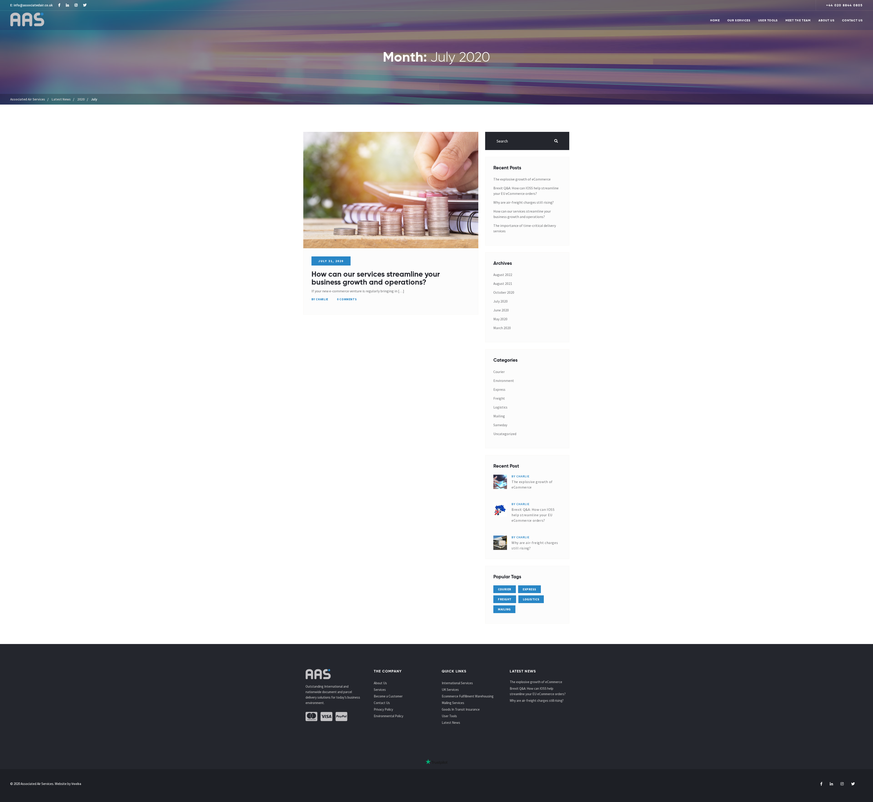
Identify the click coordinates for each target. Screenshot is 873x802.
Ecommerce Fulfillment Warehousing (468, 696)
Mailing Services (453, 703)
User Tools (768, 20)
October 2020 (503, 292)
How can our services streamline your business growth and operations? (375, 278)
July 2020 (500, 301)
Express (499, 389)
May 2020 (500, 319)
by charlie (319, 299)
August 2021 (502, 283)
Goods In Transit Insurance (461, 709)
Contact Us (852, 20)
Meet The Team (798, 20)
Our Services (739, 20)
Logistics (500, 407)
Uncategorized (504, 433)
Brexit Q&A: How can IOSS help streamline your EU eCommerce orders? (526, 191)
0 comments (347, 299)
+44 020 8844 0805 (844, 5)
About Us (826, 20)
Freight (499, 398)
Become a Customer (388, 696)
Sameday (500, 425)
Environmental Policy (388, 716)
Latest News (451, 722)
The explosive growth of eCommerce (522, 179)
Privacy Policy (383, 709)
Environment (503, 380)
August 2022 (502, 274)
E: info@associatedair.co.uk (31, 5)
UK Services (450, 689)
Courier (499, 371)
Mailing (499, 416)
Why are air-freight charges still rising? (523, 202)
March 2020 (502, 328)
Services (380, 689)
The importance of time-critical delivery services (524, 228)
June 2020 (501, 310)
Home (715, 20)
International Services (457, 683)
